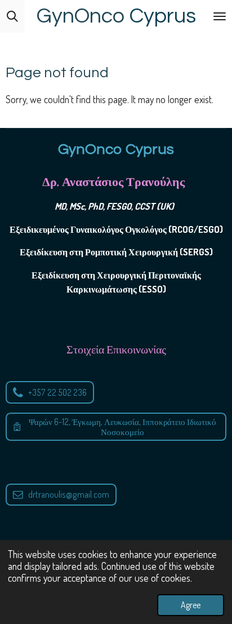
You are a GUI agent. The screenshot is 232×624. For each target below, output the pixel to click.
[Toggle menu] (219, 16)
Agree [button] (190, 604)
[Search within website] (12, 16)
